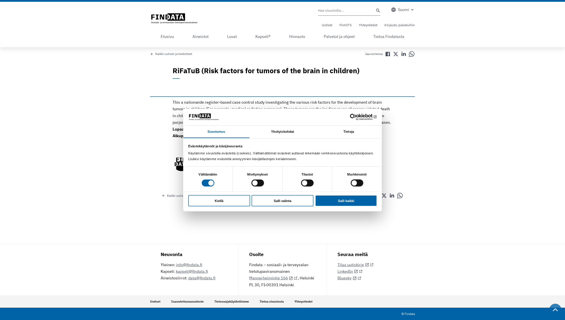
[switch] (257, 183)
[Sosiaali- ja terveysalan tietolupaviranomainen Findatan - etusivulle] (174, 19)
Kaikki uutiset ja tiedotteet (173, 54)
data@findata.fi (201, 278)
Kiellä (219, 200)
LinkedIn (345, 271)
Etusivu (167, 36)
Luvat (232, 36)
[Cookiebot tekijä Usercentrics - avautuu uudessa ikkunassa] (357, 117)
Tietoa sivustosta (272, 301)
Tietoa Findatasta (388, 36)
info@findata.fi (189, 264)
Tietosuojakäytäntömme (231, 301)
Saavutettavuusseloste (187, 301)
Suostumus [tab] (216, 131)
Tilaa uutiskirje (350, 264)
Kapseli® (263, 36)
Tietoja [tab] (348, 131)
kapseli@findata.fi (192, 271)
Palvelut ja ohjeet (339, 36)
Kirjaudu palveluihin (399, 25)
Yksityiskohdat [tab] (282, 131)
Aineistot (200, 36)
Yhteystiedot (368, 25)
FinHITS (345, 25)
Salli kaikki (346, 200)
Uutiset (327, 25)
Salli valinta (282, 200)
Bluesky (344, 278)
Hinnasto (297, 36)
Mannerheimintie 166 (268, 278)
